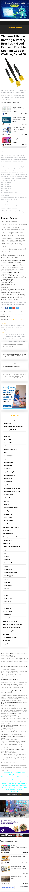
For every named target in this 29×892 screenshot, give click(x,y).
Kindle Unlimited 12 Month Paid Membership (12, 269)
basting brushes (13, 320)
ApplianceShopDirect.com (12, 366)
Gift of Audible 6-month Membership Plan (12, 266)
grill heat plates (7, 585)
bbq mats (6, 504)
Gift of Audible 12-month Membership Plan (12, 259)
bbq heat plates (7, 498)
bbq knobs (6, 501)
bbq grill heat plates (9, 475)
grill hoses (6, 589)
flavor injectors (7, 540)
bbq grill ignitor (7, 478)
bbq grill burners (7, 465)
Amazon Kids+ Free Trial (7, 291)
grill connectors (7, 569)
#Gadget (2, 314)
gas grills (5, 553)
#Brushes (11, 311)
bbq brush (22, 320)
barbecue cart (7, 423)
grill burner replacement (10, 563)
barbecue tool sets (8, 433)
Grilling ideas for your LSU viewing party (11, 713)
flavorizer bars (7, 543)
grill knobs (6, 592)
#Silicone (20, 314)
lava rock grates (7, 611)
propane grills (7, 618)
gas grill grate (7, 550)
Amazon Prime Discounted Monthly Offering (13, 289)
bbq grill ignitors (7, 482)
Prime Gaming (5, 287)
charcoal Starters (8, 533)
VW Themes (19, 794)
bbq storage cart (8, 514)
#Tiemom (2, 316)
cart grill (5, 524)
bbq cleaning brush (8, 456)
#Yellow (8, 316)
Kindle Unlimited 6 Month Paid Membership (12, 276)
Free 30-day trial (21, 378)
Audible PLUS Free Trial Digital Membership (12, 272)
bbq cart (5, 452)
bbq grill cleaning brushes (10, 472)
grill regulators (7, 602)
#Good (7, 314)
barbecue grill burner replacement (13, 426)
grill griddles (6, 582)
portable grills (7, 615)
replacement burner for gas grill (12, 624)
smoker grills (6, 640)
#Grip (11, 314)
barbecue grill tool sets (10, 430)
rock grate (6, 634)
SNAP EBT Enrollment (6, 271)
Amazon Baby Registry (7, 279)
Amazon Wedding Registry (8, 281)
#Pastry (15, 314)
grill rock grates (7, 605)
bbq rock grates (7, 511)
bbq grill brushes (8, 462)
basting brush (7, 439)
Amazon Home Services (7, 286)
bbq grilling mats (8, 494)
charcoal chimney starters (11, 527)
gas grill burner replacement (11, 546)
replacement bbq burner (10, 621)
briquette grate (7, 517)
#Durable (22, 311)
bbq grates (6, 459)
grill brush (6, 556)
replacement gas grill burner (11, 627)
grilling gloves (7, 608)
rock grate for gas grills (10, 637)
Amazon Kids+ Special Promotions (10, 292)
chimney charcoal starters (11, 537)
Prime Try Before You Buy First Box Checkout (13, 294)
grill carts (5, 566)
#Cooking (17, 311)
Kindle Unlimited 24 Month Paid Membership (13, 260)
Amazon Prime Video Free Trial (9, 299)
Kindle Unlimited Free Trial (8, 284)
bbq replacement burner (10, 507)
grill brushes (6, 559)
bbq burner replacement (10, 449)
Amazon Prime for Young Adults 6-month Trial (13, 277)
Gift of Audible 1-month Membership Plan (12, 267)
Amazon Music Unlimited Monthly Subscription (13, 296)
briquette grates (8, 520)
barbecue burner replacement (12, 420)
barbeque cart (7, 436)
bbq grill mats (7, 485)
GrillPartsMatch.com (14, 28)
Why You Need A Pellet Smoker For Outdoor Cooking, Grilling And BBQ (12, 750)
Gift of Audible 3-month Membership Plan (12, 264)
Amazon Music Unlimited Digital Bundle (11, 297)
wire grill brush (7, 644)
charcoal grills (7, 530)
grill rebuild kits (7, 598)
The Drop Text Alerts (6, 274)
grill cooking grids (8, 576)
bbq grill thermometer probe (11, 488)
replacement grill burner (10, 631)
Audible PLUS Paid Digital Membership (11, 262)
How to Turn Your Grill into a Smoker (10, 761)
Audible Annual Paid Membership (10, 257)
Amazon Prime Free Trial (7, 282)
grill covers (6, 579)
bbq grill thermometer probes (11, 491)
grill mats (5, 595)
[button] (14, 33)
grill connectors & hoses (10, 572)
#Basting (5, 311)
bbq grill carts (7, 469)
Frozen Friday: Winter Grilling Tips (9, 679)
